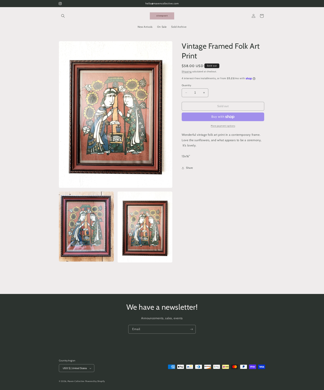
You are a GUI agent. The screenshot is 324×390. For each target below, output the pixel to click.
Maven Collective (76, 381)
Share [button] (189, 167)
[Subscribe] (191, 329)
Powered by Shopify (95, 381)
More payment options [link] (223, 125)
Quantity (186, 85)
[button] (63, 16)
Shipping (187, 71)
